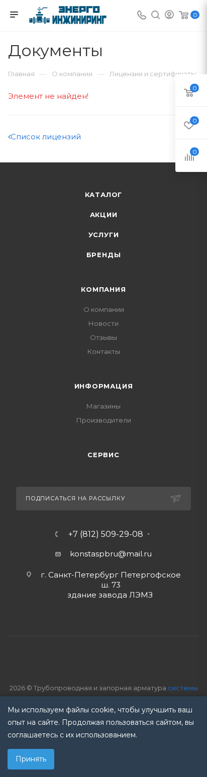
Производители (103, 420)
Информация (103, 386)
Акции (104, 215)
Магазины (103, 406)
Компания (103, 289)
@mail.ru (135, 553)
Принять (31, 758)
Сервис (103, 455)
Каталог (104, 194)
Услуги (103, 235)
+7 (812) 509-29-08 (105, 534)
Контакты (103, 351)
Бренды (103, 255)
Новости (103, 323)
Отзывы (103, 337)
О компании (103, 309)
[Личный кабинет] (169, 16)
